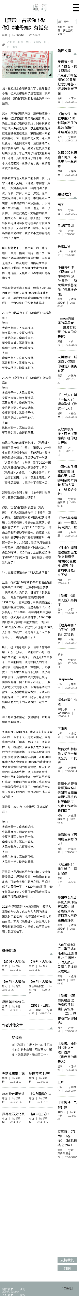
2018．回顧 (35, 1010)
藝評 (60, 98)
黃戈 (45, 966)
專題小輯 (62, 709)
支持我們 (7, 1295)
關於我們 (7, 1289)
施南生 (61, 34)
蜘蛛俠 (61, 27)
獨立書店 (68, 30)
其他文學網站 (10, 1292)
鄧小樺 (32, 990)
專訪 (4, 1078)
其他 (4, 35)
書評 (4, 1006)
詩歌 (60, 1150)
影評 (60, 137)
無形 (28, 42)
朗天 (18, 986)
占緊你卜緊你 (15, 42)
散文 (4, 966)
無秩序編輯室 (36, 986)
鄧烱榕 (19, 35)
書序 (60, 609)
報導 (60, 299)
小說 (60, 231)
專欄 (60, 639)
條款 (22, 1295)
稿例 (22, 1289)
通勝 (15, 47)
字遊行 (61, 1112)
